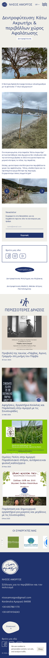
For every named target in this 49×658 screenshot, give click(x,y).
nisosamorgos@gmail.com (16, 597)
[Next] (42, 191)
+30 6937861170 (10, 606)
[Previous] (6, 191)
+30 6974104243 (10, 611)
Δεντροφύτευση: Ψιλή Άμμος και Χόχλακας (24, 279)
